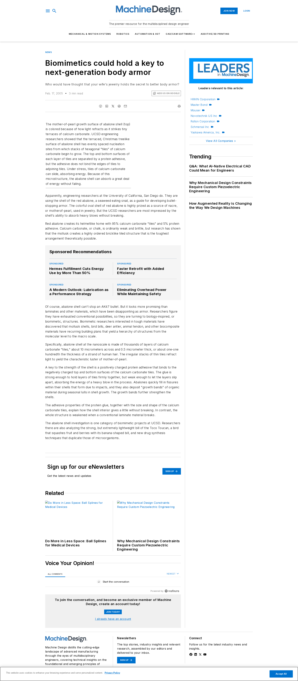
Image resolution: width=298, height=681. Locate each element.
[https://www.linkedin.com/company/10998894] (195, 654)
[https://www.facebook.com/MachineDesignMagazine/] (191, 654)
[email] (125, 106)
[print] (179, 106)
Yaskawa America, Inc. (205, 132)
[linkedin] (106, 106)
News (48, 52)
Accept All (281, 674)
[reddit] (119, 106)
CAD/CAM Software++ (180, 34)
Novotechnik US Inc (204, 116)
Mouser (195, 110)
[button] (47, 10)
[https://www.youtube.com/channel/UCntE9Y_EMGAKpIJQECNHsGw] (205, 654)
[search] (54, 10)
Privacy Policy (112, 673)
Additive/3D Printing (215, 34)
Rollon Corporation (203, 121)
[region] (113, 582)
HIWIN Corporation (203, 99)
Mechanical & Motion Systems (90, 34)
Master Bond (199, 104)
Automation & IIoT (147, 34)
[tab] (55, 574)
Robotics (122, 34)
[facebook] (100, 106)
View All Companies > (221, 141)
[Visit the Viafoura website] (172, 591)
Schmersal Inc (200, 127)
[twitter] (113, 106)
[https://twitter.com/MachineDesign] (200, 654)
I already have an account (113, 619)
